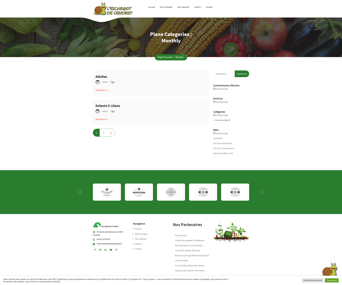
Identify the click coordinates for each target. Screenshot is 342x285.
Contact (209, 7)
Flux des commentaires (223, 148)
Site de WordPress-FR (223, 153)
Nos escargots (166, 7)
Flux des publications (222, 143)
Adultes (101, 76)
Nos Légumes (183, 7)
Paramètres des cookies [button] (313, 280)
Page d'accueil (165, 57)
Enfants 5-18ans (108, 105)
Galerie (197, 7)
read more (101, 90)
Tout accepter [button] (332, 280)
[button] (80, 192)
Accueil (152, 7)
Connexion (217, 138)
